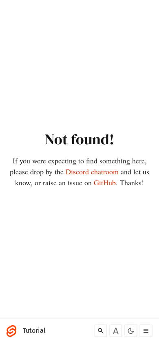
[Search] (100, 330)
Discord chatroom (92, 171)
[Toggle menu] (145, 330)
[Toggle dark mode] (130, 330)
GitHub (105, 182)
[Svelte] (13, 331)
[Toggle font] (115, 330)
